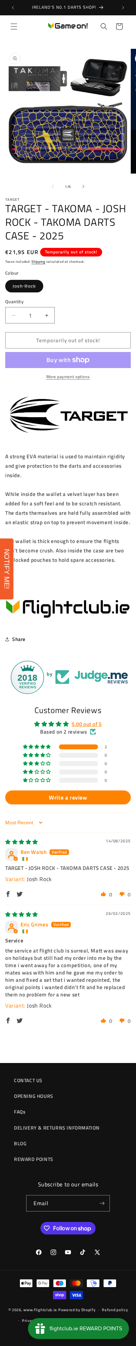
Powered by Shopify (77, 1310)
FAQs (19, 1111)
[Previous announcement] (13, 7)
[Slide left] (52, 186)
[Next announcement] (123, 7)
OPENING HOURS (33, 1096)
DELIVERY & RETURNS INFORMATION (57, 1127)
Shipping (38, 261)
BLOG (20, 1143)
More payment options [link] (68, 377)
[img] (21, 842)
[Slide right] (83, 186)
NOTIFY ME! (7, 569)
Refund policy (115, 1310)
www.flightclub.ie (40, 1310)
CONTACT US (28, 1080)
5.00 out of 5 (86, 724)
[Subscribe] (101, 1203)
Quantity (14, 301)
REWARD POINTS (33, 1159)
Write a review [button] (68, 797)
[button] (14, 26)
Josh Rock (28, 287)
